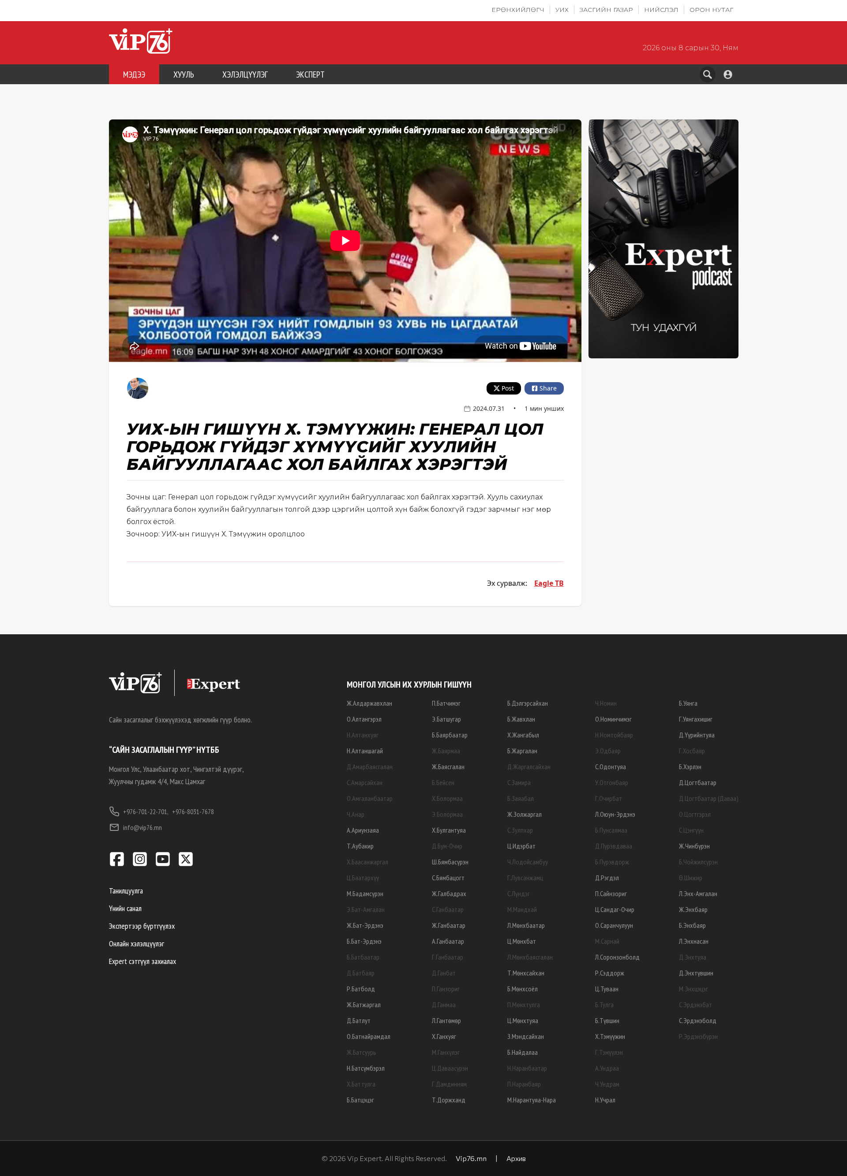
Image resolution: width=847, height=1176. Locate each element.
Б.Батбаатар (363, 957)
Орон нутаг (711, 10)
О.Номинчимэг (613, 719)
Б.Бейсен (443, 782)
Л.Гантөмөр (446, 1020)
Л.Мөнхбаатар (526, 925)
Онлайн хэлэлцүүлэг (136, 943)
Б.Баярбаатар (450, 734)
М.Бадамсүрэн (365, 893)
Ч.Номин (606, 703)
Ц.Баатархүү (363, 877)
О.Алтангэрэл (364, 719)
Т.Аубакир (360, 845)
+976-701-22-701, (146, 811)
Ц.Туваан (606, 988)
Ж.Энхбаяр (693, 909)
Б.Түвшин (607, 1020)
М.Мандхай (522, 909)
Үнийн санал (125, 908)
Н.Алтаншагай (365, 750)
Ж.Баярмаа (446, 750)
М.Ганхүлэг (446, 1052)
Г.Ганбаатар (447, 957)
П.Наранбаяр (524, 1083)
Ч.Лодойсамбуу (527, 861)
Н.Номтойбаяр (614, 734)
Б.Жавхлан (521, 719)
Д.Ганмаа (444, 1004)
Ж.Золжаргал (524, 814)
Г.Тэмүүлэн (609, 1052)
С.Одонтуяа (610, 766)
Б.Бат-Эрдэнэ (364, 941)
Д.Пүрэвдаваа (613, 845)
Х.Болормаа (447, 798)
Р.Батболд (361, 988)
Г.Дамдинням (449, 1083)
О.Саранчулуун (614, 925)
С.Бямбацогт (448, 877)
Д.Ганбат (444, 972)
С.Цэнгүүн (691, 830)
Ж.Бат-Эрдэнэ (365, 925)
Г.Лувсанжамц (525, 877)
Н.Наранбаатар (527, 1068)
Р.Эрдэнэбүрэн (698, 1036)
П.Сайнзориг (611, 893)
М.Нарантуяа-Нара (531, 1099)
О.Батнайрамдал (368, 1036)
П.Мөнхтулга (523, 1004)
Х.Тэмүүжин (610, 1036)
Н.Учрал (605, 1099)
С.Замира (519, 782)
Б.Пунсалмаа (611, 830)
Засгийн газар (606, 10)
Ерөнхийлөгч (517, 10)
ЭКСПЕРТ (310, 74)
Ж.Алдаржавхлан (369, 703)
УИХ (562, 10)
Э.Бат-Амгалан (366, 909)
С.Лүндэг (518, 893)
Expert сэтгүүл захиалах (142, 961)
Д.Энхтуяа (692, 957)
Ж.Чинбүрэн (694, 845)
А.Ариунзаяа (363, 830)
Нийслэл (661, 10)
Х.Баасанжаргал (367, 861)
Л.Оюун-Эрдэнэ (615, 814)
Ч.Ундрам (607, 1083)
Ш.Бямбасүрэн (450, 861)
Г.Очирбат (608, 798)
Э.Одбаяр (608, 750)
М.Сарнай (607, 941)
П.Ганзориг (446, 988)
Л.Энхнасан (693, 941)
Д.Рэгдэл (607, 877)
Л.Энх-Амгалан (698, 893)
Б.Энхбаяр (692, 925)
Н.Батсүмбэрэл (366, 1068)
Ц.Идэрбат (521, 845)
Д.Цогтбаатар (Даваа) (708, 798)
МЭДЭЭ (134, 74)
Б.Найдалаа (522, 1052)
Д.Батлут (359, 1020)
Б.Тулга (604, 1004)
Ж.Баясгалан (448, 766)
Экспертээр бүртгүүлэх (142, 926)
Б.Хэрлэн (690, 766)
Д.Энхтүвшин (696, 972)
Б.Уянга (688, 703)
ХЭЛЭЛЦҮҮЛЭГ (245, 74)
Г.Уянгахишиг (695, 719)
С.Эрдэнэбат (695, 1004)
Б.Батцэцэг (360, 1099)
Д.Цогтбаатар (697, 782)
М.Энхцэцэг (693, 988)
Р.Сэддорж (609, 972)
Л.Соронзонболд (617, 957)
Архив (516, 1158)
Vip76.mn (471, 1158)
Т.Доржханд (448, 1099)
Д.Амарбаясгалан (370, 766)
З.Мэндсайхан (525, 1036)
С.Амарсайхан (364, 782)
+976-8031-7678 (193, 811)
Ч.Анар (355, 814)
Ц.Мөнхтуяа (522, 1020)
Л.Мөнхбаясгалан (530, 957)
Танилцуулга (126, 891)
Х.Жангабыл (523, 734)
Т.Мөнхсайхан (525, 972)
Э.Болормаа (447, 814)
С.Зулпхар (520, 830)
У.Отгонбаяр (611, 782)
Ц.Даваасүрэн (450, 1068)
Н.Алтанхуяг (363, 734)
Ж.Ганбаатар (448, 925)
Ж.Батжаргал (364, 1004)
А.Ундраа (607, 1068)
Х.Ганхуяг (444, 1036)
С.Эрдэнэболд (697, 1020)
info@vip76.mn (142, 827)
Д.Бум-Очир (447, 845)
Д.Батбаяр (361, 972)
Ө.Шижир (690, 877)
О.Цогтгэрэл (695, 814)
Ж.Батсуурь (361, 1052)
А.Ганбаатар (448, 941)
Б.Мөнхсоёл (522, 988)
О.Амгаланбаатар (370, 798)
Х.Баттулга (361, 1083)
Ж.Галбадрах (449, 893)
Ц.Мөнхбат (521, 941)
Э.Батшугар (446, 719)
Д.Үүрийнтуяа (697, 734)
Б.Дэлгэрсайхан (527, 703)
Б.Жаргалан (522, 750)
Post (508, 388)
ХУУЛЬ (183, 74)
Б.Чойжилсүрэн (698, 861)
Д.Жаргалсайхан (529, 766)
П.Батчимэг (446, 703)
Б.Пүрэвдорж (612, 861)
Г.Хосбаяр (692, 750)
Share (548, 388)
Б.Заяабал (520, 798)
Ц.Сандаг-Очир (614, 909)
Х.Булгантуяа (449, 830)
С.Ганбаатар (448, 909)
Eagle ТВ (549, 583)
